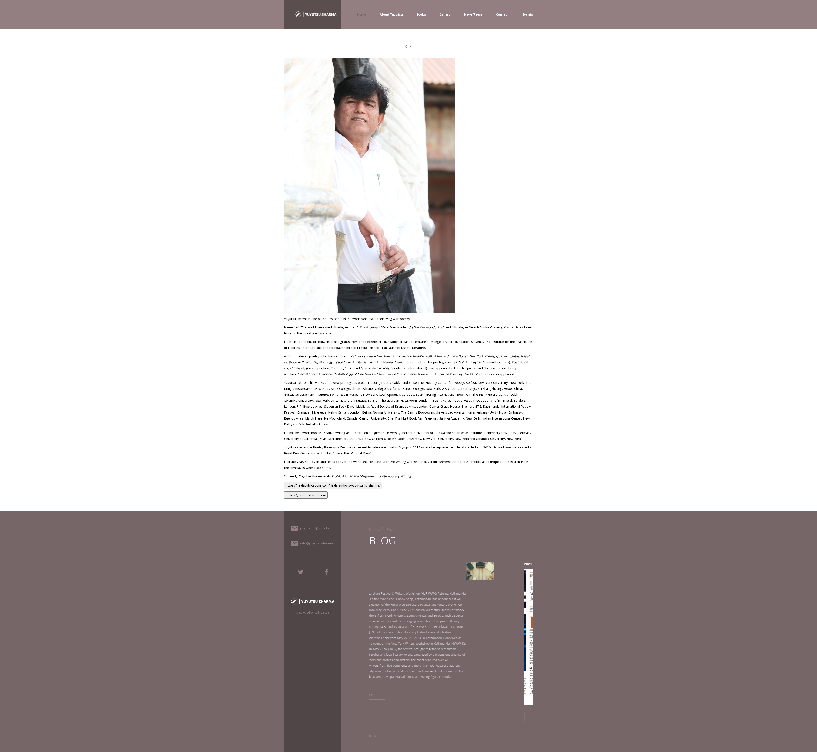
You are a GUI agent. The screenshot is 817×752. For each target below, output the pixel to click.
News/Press (473, 14)
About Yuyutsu (391, 14)
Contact (502, 14)
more (444, 716)
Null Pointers (321, 612)
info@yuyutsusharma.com (320, 543)
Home (361, 14)
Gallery (445, 14)
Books (421, 14)
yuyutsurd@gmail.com (317, 528)
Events (527, 14)
